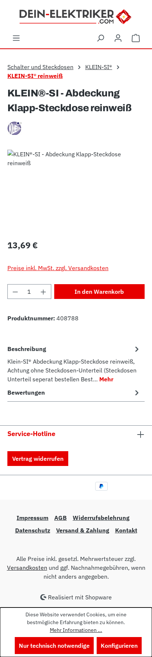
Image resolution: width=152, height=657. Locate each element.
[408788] (76, 191)
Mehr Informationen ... (76, 630)
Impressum (32, 517)
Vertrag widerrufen (37, 458)
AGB (60, 517)
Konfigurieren (119, 645)
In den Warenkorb (99, 291)
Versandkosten (27, 567)
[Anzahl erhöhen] (43, 291)
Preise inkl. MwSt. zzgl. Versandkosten (57, 268)
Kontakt (126, 530)
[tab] (74, 363)
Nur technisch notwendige (54, 645)
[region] (76, 191)
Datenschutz (32, 530)
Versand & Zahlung (82, 530)
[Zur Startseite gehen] (76, 16)
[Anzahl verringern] (15, 291)
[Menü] (16, 37)
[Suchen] (100, 37)
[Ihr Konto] (118, 37)
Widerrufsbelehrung (101, 517)
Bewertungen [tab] (26, 392)
